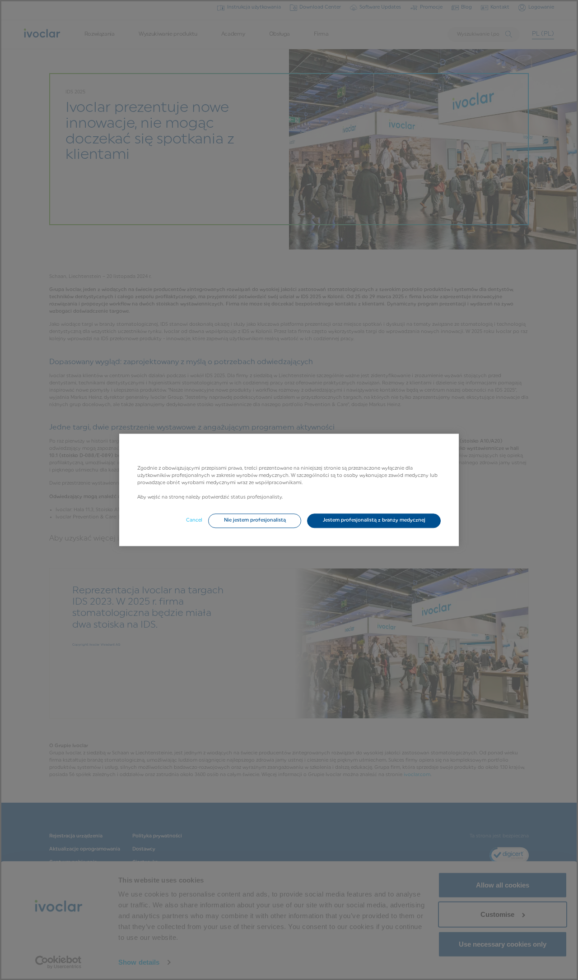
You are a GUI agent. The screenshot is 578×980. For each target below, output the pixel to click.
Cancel (194, 520)
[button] (254, 520)
